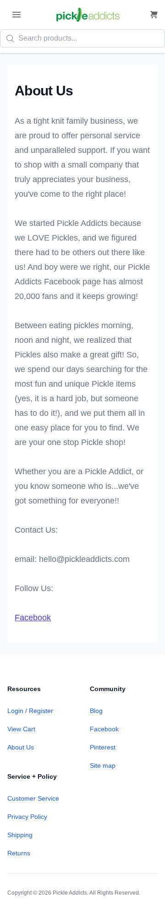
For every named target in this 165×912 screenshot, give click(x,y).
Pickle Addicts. (70, 893)
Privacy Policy (27, 816)
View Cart (21, 729)
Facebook (33, 617)
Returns (18, 853)
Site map (103, 765)
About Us (20, 747)
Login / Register (30, 710)
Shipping (20, 835)
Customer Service (33, 798)
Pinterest (103, 747)
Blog (96, 710)
